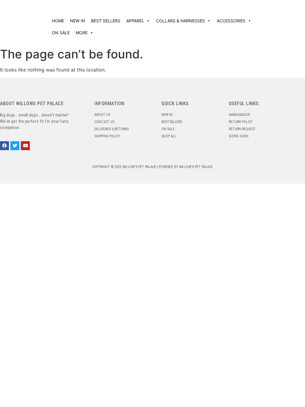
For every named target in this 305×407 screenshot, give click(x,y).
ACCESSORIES (231, 20)
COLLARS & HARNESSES (180, 20)
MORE (82, 32)
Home (58, 20)
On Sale (61, 32)
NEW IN (77, 20)
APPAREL (135, 20)
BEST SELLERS (105, 20)
